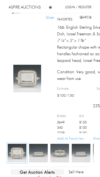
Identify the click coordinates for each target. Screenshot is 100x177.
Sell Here (76, 172)
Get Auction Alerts (37, 172)
